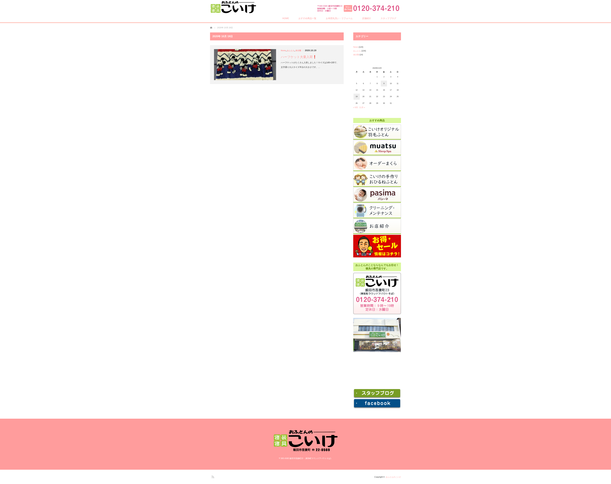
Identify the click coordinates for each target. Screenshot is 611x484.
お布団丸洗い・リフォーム (339, 18)
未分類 (298, 50)
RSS (212, 476)
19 (357, 96)
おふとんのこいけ (393, 477)
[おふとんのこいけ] (233, 7)
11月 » (362, 107)
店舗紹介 (366, 18)
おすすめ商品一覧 (307, 18)
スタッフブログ (388, 18)
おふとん (291, 50)
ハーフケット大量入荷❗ (299, 57)
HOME (285, 18)
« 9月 (355, 107)
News (283, 50)
